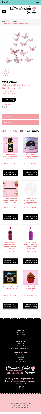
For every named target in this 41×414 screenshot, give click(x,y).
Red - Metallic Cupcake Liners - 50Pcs (30, 288)
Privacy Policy (20, 357)
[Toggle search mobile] (37, 11)
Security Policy (20, 361)
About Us (20, 343)
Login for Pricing (8, 100)
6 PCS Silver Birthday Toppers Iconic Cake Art (31, 156)
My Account (20, 332)
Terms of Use (20, 355)
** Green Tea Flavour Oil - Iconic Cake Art (10, 156)
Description (8, 117)
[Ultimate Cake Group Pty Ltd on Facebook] (18, 387)
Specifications (9, 122)
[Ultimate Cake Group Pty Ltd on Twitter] (20, 387)
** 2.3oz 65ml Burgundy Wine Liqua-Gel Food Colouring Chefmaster (10, 246)
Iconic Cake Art (12, 93)
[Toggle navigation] (4, 11)
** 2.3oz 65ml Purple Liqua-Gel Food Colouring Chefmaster (30, 245)
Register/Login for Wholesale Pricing (10, 173)
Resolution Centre (21, 337)
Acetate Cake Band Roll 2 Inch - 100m (10, 288)
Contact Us (20, 346)
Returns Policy (20, 359)
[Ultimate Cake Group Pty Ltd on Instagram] (23, 387)
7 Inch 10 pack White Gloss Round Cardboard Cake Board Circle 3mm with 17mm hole (31, 202)
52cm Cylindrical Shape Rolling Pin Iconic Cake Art (10, 200)
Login (37, 2)
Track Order (20, 334)
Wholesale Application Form (20, 348)
